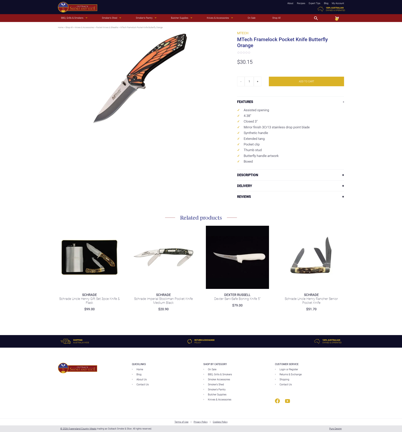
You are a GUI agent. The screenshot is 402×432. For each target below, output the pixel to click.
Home (60, 27)
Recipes (301, 3)
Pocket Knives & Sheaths (107, 27)
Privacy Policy (201, 422)
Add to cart (306, 81)
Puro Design (335, 428)
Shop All (69, 27)
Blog (326, 3)
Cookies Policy (220, 422)
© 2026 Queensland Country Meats (78, 428)
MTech (242, 33)
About (290, 3)
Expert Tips (314, 3)
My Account (338, 3)
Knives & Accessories (84, 27)
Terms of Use (181, 422)
